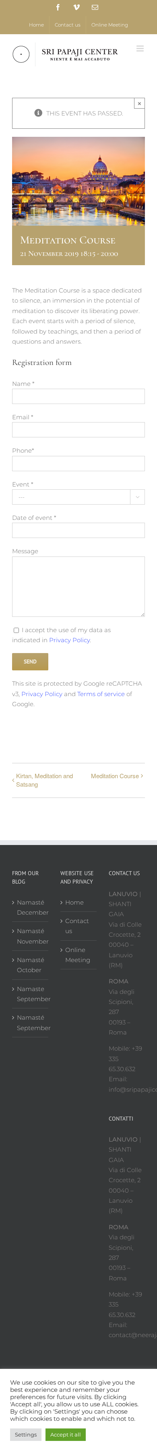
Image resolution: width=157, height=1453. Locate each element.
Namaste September (30, 994)
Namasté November (30, 936)
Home (74, 902)
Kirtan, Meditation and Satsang (44, 779)
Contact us (77, 926)
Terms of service (101, 694)
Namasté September (30, 1022)
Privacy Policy (69, 640)
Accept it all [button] (65, 1434)
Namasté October (30, 965)
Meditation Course (115, 775)
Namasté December (30, 907)
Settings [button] (26, 1434)
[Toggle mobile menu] (140, 48)
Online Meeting (77, 955)
